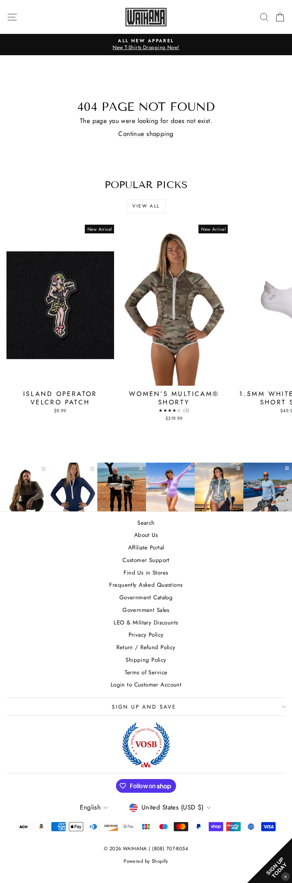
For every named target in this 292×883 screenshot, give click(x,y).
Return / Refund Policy (145, 647)
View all (145, 206)
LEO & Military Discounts (146, 622)
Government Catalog (146, 597)
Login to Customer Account (146, 684)
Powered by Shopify (146, 861)
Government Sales (146, 610)
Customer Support (146, 560)
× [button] (285, 876)
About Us (146, 535)
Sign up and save (144, 707)
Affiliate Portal (146, 547)
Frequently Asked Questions (145, 585)
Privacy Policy (146, 635)
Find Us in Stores (146, 572)
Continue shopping (145, 133)
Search (146, 523)
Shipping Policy (145, 660)
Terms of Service (146, 672)
